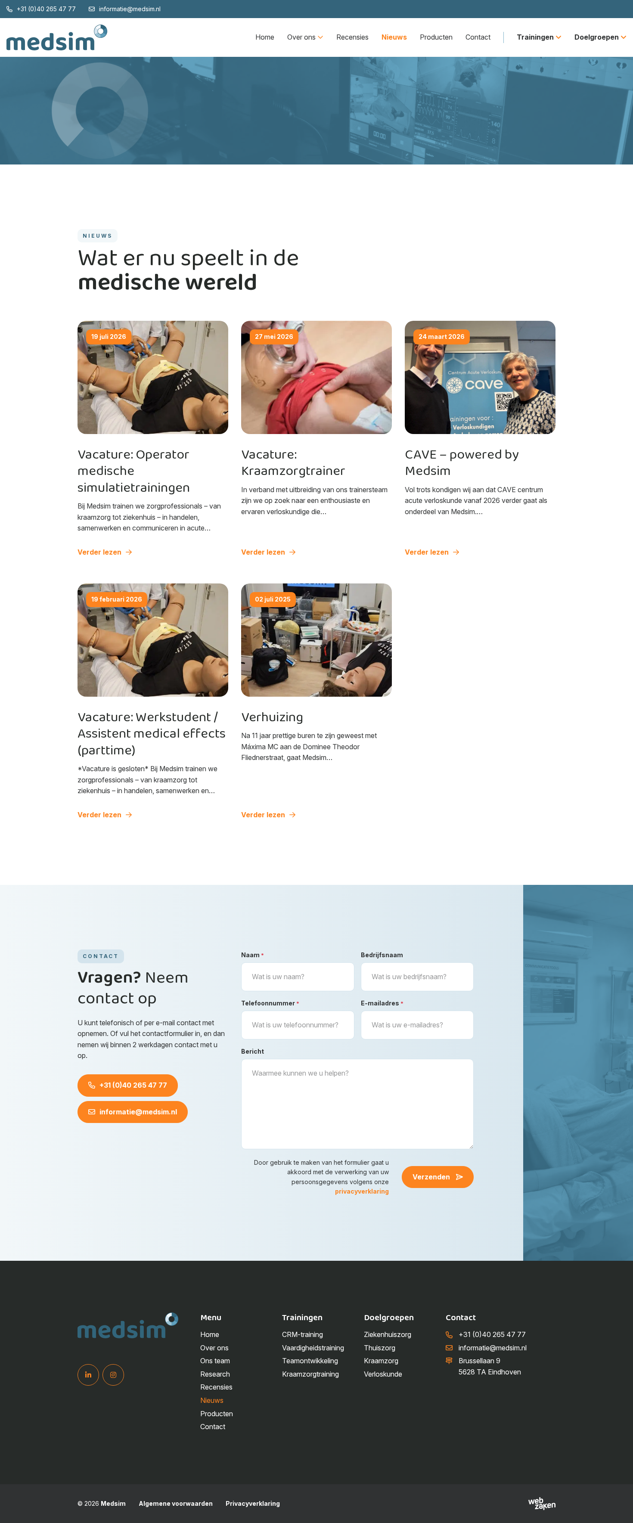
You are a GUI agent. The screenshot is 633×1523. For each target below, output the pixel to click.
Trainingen (535, 37)
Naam (252, 954)
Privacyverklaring (253, 1503)
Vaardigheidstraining (313, 1347)
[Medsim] (57, 37)
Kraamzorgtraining (310, 1374)
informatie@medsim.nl (130, 8)
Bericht (252, 1051)
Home (264, 37)
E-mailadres (382, 1003)
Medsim (113, 1503)
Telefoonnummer (270, 1003)
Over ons (301, 37)
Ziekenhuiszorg (387, 1334)
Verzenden (432, 1176)
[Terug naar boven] (616, 1506)
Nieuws (394, 37)
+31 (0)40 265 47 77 (46, 8)
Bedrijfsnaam (382, 954)
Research (215, 1374)
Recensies (352, 37)
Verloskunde (383, 1374)
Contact (477, 37)
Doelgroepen (596, 37)
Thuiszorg (379, 1347)
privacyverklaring (362, 1191)
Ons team (215, 1361)
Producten (436, 37)
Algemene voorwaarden (176, 1503)
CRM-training (302, 1334)
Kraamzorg (381, 1361)
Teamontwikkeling (310, 1361)
